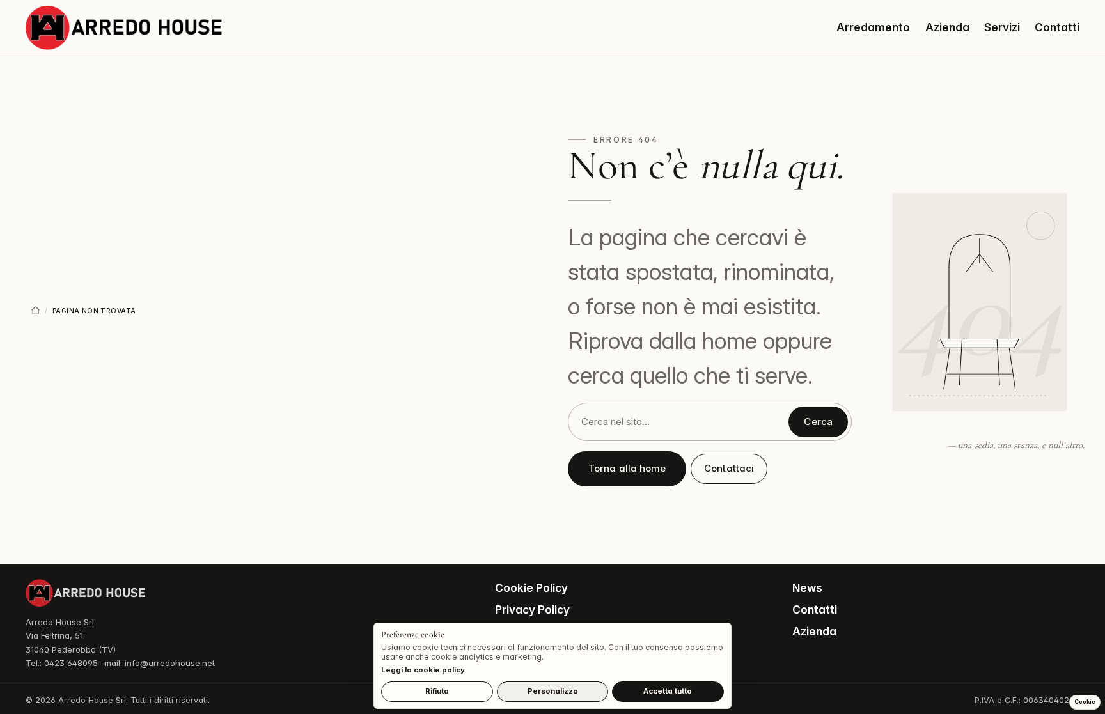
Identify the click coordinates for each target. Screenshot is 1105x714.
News (807, 587)
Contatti (1057, 27)
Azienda (947, 27)
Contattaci (729, 468)
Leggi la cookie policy (423, 669)
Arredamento (873, 27)
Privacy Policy (532, 609)
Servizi (1002, 27)
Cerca (818, 421)
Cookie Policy (531, 587)
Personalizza (553, 691)
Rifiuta (437, 691)
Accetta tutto (667, 691)
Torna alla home (627, 468)
